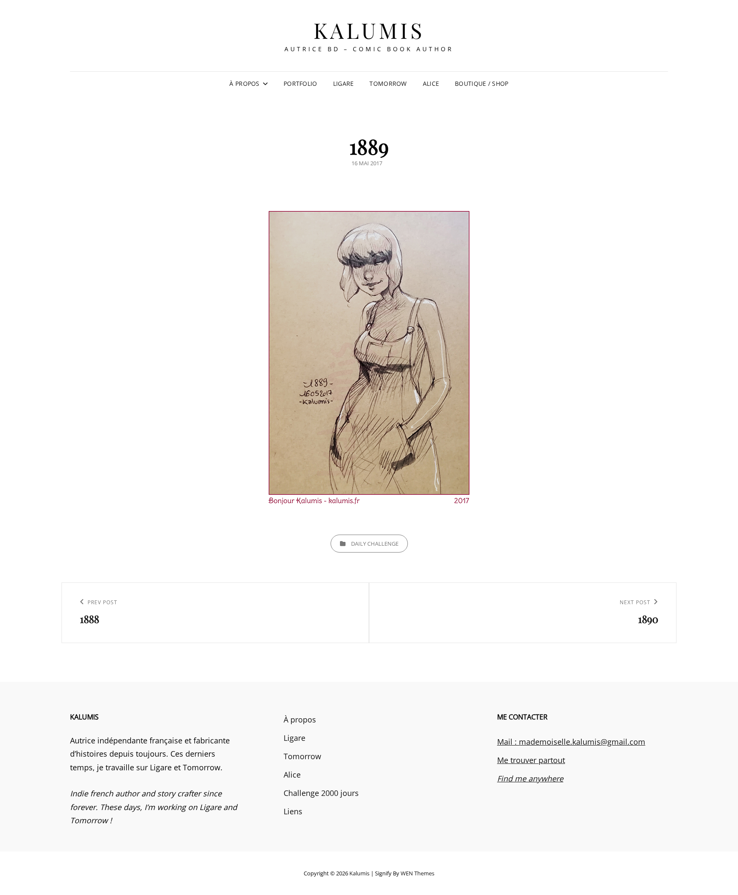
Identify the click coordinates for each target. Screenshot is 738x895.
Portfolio (300, 83)
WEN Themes (417, 873)
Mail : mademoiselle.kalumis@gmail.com (571, 742)
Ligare (343, 83)
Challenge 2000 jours (321, 793)
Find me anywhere (530, 778)
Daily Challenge (374, 543)
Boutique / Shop (481, 83)
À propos (244, 83)
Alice (431, 83)
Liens (293, 811)
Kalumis (369, 30)
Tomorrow (388, 83)
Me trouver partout (531, 760)
